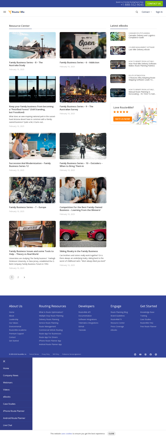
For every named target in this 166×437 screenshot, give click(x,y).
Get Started (14, 340)
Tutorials (82, 330)
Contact (146, 11)
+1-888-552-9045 (132, 4)
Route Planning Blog (119, 312)
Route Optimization (137, 75)
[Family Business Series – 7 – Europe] (32, 190)
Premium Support (16, 333)
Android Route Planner (14, 418)
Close (111, 433)
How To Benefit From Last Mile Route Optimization (141, 61)
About (11, 315)
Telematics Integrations (88, 323)
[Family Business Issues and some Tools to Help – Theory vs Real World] (32, 234)
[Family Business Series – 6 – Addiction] (83, 45)
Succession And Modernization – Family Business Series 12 (30, 165)
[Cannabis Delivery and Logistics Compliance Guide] (118, 36)
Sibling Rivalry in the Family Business (79, 251)
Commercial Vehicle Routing (51, 330)
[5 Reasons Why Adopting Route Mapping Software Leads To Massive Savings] (118, 78)
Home (11, 312)
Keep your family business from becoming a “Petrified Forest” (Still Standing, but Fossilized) (31, 109)
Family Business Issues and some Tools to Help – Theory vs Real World (31, 252)
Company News (10, 375)
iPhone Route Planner (14, 411)
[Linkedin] (135, 354)
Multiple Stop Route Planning (51, 315)
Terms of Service (34, 354)
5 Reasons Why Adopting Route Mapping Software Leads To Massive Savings (142, 79)
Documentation (85, 315)
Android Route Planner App (50, 344)
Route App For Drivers (48, 337)
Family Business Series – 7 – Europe (27, 207)
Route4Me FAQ (146, 323)
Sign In (159, 11)
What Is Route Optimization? (51, 312)
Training (143, 315)
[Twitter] (156, 354)
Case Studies (145, 319)
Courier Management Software (141, 47)
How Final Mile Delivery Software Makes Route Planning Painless (142, 64)
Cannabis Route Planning (139, 33)
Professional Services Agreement (71, 354)
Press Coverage (117, 326)
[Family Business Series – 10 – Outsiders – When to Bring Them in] (83, 146)
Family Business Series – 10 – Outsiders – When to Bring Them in (81, 165)
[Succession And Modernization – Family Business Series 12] (32, 146)
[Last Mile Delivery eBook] (118, 50)
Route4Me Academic (18, 330)
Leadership (13, 319)
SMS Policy (56, 354)
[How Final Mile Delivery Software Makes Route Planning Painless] (118, 64)
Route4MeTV (116, 319)
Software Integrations (87, 319)
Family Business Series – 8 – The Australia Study (26, 64)
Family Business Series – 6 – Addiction (79, 62)
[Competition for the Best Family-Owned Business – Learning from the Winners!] (83, 190)
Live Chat (7, 425)
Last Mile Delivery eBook (139, 49)
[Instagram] (145, 354)
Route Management (47, 326)
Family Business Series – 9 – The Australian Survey (76, 108)
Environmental (15, 326)
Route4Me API (84, 312)
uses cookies (66, 433)
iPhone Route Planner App (50, 340)
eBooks (114, 330)
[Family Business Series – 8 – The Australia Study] (32, 45)
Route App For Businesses (50, 333)
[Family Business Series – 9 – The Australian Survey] (83, 89)
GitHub (81, 326)
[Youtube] (140, 354)
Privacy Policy (46, 354)
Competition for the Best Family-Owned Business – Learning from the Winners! (81, 209)
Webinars (7, 382)
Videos (6, 389)
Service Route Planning (48, 323)
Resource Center (118, 323)
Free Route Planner (148, 326)
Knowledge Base (147, 312)
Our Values (13, 323)
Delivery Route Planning (49, 319)
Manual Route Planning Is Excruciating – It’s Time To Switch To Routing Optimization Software (143, 95)
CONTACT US (154, 3)
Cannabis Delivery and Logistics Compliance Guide (142, 36)
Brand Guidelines (118, 315)
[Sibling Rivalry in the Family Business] (83, 234)
